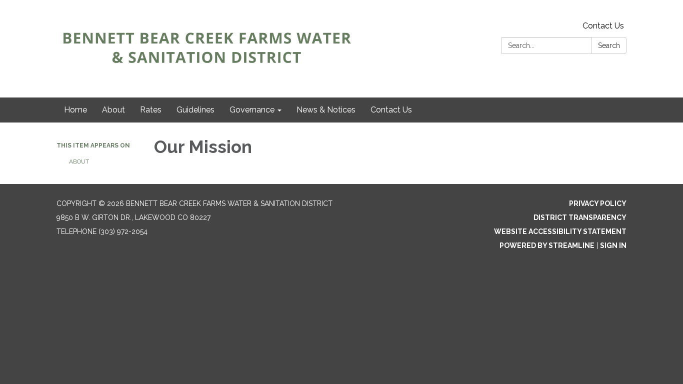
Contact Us (603, 25)
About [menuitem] (113, 109)
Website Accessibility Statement (560, 232)
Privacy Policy (597, 204)
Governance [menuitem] (252, 109)
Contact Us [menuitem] (391, 109)
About (79, 161)
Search (609, 46)
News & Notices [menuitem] (326, 109)
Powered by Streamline (547, 246)
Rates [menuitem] (151, 109)
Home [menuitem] (75, 109)
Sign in (613, 246)
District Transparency (580, 218)
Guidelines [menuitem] (195, 109)
